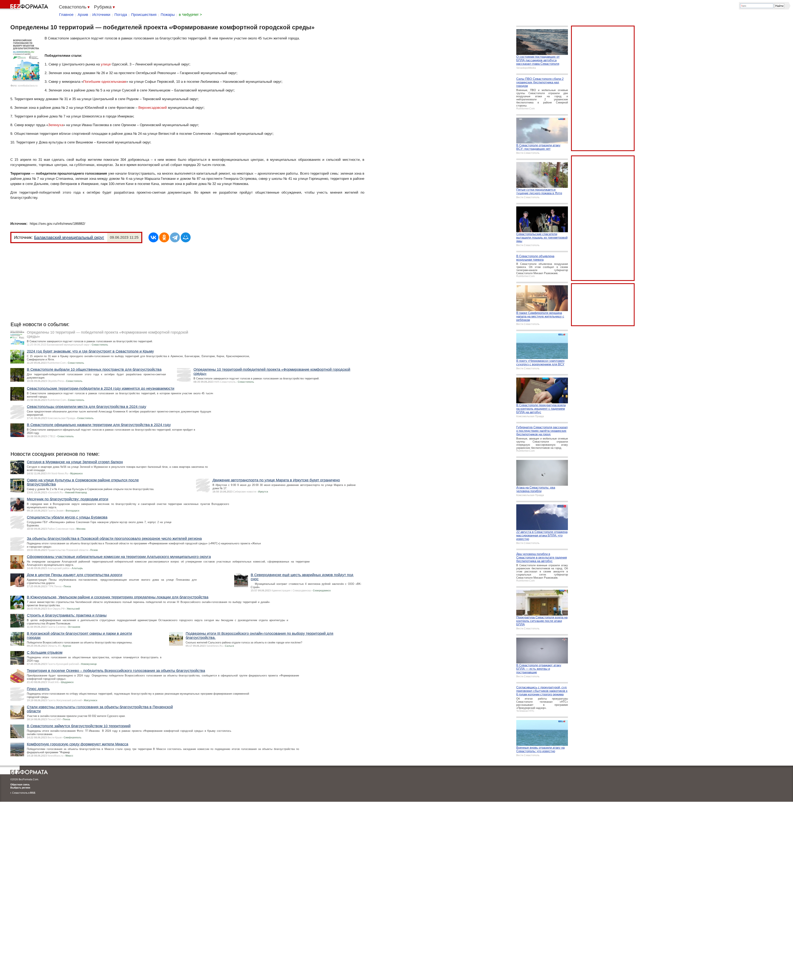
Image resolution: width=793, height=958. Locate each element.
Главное (66, 15)
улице (106, 64)
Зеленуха (55, 125)
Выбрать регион (20, 787)
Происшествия (144, 15)
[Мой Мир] (186, 237)
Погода (120, 15)
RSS (32, 792)
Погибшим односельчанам (104, 82)
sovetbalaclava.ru (28, 85)
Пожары (168, 15)
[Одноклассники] (164, 237)
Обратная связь (20, 784)
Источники (101, 15)
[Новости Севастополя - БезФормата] (25, 5)
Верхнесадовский (152, 108)
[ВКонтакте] (153, 237)
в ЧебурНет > (190, 15)
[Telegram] (175, 237)
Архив (83, 15)
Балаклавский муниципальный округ (69, 237)
